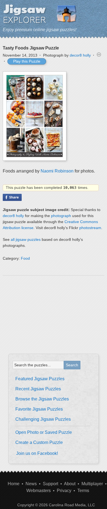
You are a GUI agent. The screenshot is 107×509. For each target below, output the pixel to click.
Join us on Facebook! (37, 453)
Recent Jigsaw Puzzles (38, 389)
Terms (83, 490)
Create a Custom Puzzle (39, 442)
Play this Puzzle (26, 61)
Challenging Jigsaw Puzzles (43, 419)
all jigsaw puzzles (26, 239)
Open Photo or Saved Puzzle (43, 432)
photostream (90, 228)
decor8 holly (80, 55)
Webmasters (38, 490)
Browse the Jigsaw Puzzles (42, 399)
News (31, 483)
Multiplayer (92, 483)
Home (13, 483)
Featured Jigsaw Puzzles (39, 378)
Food (25, 258)
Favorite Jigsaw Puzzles (39, 409)
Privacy (64, 490)
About (69, 483)
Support (50, 483)
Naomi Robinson (57, 171)
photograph (61, 215)
